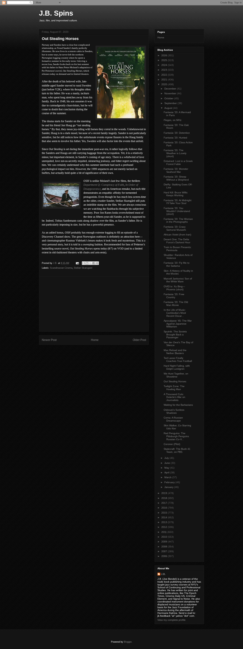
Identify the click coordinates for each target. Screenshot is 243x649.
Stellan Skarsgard (83, 268)
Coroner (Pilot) (172, 444)
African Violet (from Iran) (177, 234)
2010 (164, 536)
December (170, 88)
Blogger (127, 641)
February (169, 482)
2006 (164, 556)
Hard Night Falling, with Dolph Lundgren (177, 367)
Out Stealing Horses (175, 381)
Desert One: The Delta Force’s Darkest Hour (177, 241)
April (167, 472)
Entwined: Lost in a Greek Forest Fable (178, 162)
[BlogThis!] (87, 263)
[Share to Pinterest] (97, 263)
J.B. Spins (56, 13)
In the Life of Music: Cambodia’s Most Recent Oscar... (175, 312)
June (167, 462)
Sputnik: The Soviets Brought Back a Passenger (175, 334)
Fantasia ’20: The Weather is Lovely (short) (175, 153)
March (168, 477)
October (169, 98)
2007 (164, 551)
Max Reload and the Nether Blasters (175, 352)
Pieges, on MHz (172, 120)
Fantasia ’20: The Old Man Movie (176, 303)
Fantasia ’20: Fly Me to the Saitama (176, 264)
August (168, 108)
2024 (164, 65)
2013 (164, 522)
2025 (164, 60)
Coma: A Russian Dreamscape (173, 419)
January (169, 487)
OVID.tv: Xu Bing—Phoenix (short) (174, 288)
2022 (164, 74)
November (170, 93)
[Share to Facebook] (94, 263)
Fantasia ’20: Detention (177, 132)
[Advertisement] (94, 304)
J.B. (163, 574)
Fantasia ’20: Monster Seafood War (176, 170)
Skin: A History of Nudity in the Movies (178, 272)
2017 (164, 502)
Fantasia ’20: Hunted (175, 137)
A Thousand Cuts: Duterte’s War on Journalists (174, 397)
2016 (164, 507)
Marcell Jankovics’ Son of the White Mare (178, 280)
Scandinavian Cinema (61, 268)
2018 (164, 498)
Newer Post (49, 339)
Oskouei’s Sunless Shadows (174, 411)
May (167, 467)
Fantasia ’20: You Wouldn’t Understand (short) (177, 211)
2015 (164, 512)
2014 (164, 517)
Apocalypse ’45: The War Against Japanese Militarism (178, 323)
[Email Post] (77, 263)
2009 (164, 541)
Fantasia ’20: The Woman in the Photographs (178, 220)
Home (95, 339)
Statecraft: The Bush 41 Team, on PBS (177, 450)
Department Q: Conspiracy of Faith (103, 184)
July (167, 458)
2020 (164, 84)
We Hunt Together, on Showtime (176, 375)
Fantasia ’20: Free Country (174, 296)
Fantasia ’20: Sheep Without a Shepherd (176, 178)
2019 (164, 493)
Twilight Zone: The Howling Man (174, 388)
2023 (164, 69)
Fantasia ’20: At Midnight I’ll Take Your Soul (177, 202)
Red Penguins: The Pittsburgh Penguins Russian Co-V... (176, 436)
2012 (164, 527)
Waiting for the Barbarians (178, 404)
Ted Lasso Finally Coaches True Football (178, 359)
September (171, 103)
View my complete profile (171, 619)
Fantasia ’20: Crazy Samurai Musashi (175, 228)
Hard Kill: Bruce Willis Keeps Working (175, 194)
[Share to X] (90, 263)
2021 (164, 79)
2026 (164, 55)
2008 (164, 546)
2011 (164, 532)
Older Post (139, 339)
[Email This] (83, 263)
